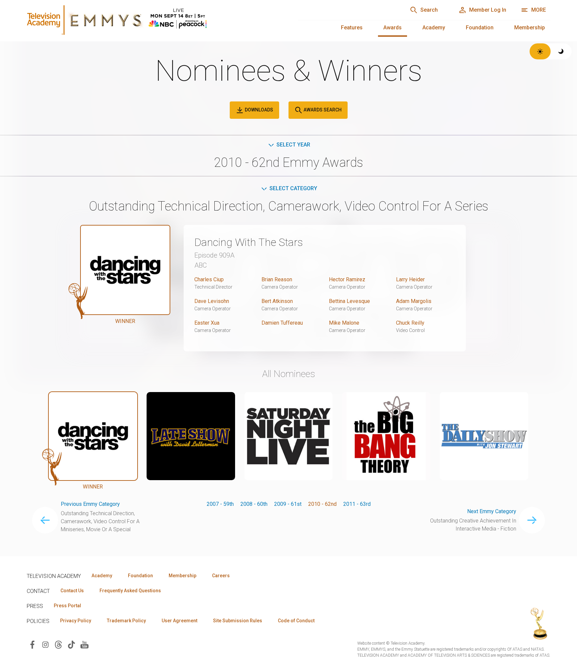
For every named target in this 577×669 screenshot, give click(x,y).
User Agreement (179, 620)
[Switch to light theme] (540, 51)
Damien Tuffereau (282, 323)
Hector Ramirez (347, 279)
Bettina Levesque (349, 301)
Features (352, 27)
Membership (529, 27)
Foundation (480, 27)
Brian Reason (276, 279)
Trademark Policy (126, 620)
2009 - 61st (288, 504)
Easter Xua (206, 323)
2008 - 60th (253, 504)
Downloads (258, 109)
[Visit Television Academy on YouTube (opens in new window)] (84, 644)
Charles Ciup (209, 279)
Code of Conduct (296, 620)
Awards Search (322, 109)
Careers (221, 575)
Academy (433, 27)
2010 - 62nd (322, 504)
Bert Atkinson (277, 301)
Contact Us (72, 590)
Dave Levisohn (211, 301)
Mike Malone (344, 323)
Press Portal (67, 605)
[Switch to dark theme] (561, 51)
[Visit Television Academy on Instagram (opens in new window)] (45, 644)
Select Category (293, 188)
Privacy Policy (75, 620)
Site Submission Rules (237, 620)
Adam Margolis (413, 301)
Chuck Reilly (410, 323)
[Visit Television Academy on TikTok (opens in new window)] (71, 644)
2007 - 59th (220, 504)
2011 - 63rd (357, 504)
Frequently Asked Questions (130, 590)
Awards (392, 27)
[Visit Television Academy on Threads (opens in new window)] (58, 644)
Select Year (293, 144)
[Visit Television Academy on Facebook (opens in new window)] (32, 644)
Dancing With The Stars (248, 242)
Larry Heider (410, 279)
